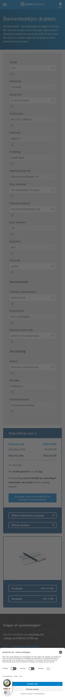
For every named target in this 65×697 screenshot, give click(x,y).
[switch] (7, 692)
